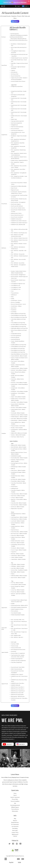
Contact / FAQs (15, 832)
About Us (15, 820)
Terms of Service (15, 809)
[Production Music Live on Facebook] (13, 844)
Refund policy (15, 811)
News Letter (15, 830)
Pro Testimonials (15, 824)
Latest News (15, 774)
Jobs (15, 803)
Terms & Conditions (15, 801)
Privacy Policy (15, 799)
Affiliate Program (15, 807)
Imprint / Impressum (15, 797)
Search (15, 795)
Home (15, 793)
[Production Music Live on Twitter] (9, 844)
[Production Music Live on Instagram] (17, 844)
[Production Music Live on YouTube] (20, 844)
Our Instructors (15, 826)
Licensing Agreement (15, 805)
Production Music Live (19, 856)
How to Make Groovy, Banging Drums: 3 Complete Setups (15, 777)
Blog (15, 818)
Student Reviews (15, 822)
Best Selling (15, 828)
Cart (18, 6)
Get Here (15, 21)
